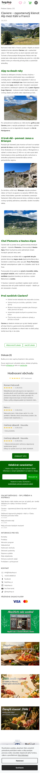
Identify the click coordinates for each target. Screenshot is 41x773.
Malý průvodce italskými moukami (12, 526)
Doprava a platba (7, 553)
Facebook (7, 579)
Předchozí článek (13, 345)
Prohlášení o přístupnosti (9, 562)
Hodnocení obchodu (20, 373)
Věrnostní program (7, 542)
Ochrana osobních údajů (9, 559)
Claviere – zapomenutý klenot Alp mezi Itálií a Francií (19, 508)
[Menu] (36, 3)
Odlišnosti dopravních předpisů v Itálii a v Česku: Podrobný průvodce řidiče (17, 515)
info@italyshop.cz (10, 572)
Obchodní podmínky (8, 551)
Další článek (30, 345)
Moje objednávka (7, 556)
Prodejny (4, 540)
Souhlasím (20, 768)
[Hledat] (24, 3)
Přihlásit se (32, 477)
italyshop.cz (8, 585)
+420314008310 (10, 576)
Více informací (23, 755)
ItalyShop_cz (8, 582)
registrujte (23, 365)
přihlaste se (10, 365)
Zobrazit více (20, 456)
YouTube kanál (9, 588)
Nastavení (20, 761)
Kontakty (4, 537)
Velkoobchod (5, 545)
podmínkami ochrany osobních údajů (20, 484)
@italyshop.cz (9, 592)
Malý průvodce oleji (7, 521)
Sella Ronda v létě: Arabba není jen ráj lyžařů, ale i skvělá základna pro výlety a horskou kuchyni (20, 502)
